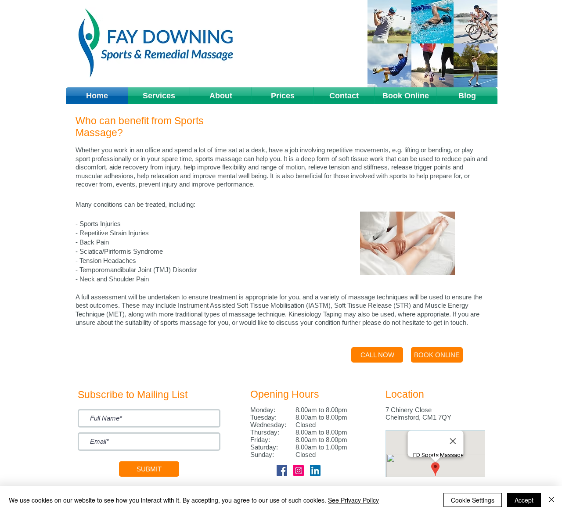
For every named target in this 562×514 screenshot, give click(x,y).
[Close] (551, 500)
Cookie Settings (472, 500)
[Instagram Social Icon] (298, 470)
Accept (524, 500)
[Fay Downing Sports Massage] (282, 470)
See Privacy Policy (353, 500)
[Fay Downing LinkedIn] (315, 470)
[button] (159, 95)
